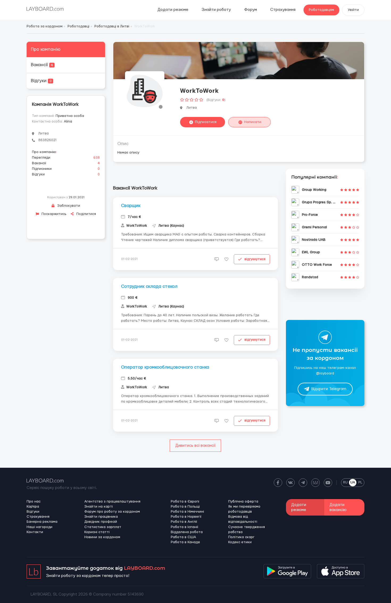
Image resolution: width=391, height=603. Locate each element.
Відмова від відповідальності (242, 519)
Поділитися (85, 214)
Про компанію (45, 49)
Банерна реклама (42, 522)
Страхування (283, 10)
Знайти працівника (101, 516)
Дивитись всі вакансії (195, 446)
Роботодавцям (321, 10)
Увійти (353, 10)
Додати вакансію (338, 507)
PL (360, 482)
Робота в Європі (185, 501)
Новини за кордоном (102, 537)
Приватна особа (70, 116)
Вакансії (42, 64)
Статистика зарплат (102, 527)
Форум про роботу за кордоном (112, 511)
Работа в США (183, 537)
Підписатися (206, 122)
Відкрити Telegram (328, 389)
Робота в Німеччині (187, 511)
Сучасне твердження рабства (246, 529)
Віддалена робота (187, 532)
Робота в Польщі (185, 506)
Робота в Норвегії (186, 516)
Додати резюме (172, 10)
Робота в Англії (184, 522)
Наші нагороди (39, 527)
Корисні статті (97, 532)
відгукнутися (254, 259)
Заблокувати (68, 206)
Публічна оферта (243, 501)
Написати (252, 122)
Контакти (35, 532)
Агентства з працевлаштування (112, 501)
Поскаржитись (53, 214)
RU (345, 482)
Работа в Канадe (185, 542)
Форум (250, 10)
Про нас (33, 501)
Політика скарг (241, 537)
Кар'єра (33, 506)
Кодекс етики (240, 542)
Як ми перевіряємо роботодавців (244, 509)
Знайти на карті (98, 506)
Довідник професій (100, 522)
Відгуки (41, 80)
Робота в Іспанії (184, 527)
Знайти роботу (216, 10)
